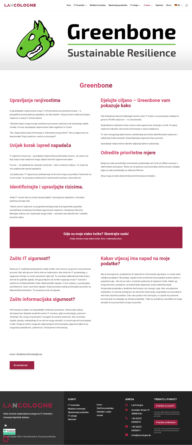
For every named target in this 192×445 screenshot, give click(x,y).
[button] (5, 439)
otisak (100, 415)
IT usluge (134, 5)
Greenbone (21, 365)
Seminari (159, 5)
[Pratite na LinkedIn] (5, 425)
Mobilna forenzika (98, 5)
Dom (69, 5)
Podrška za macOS (165, 406)
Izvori (99, 404)
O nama (147, 5)
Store (168, 5)
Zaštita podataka (105, 408)
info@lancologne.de (141, 435)
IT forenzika (79, 5)
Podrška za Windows (165, 422)
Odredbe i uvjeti (104, 412)
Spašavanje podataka (118, 5)
